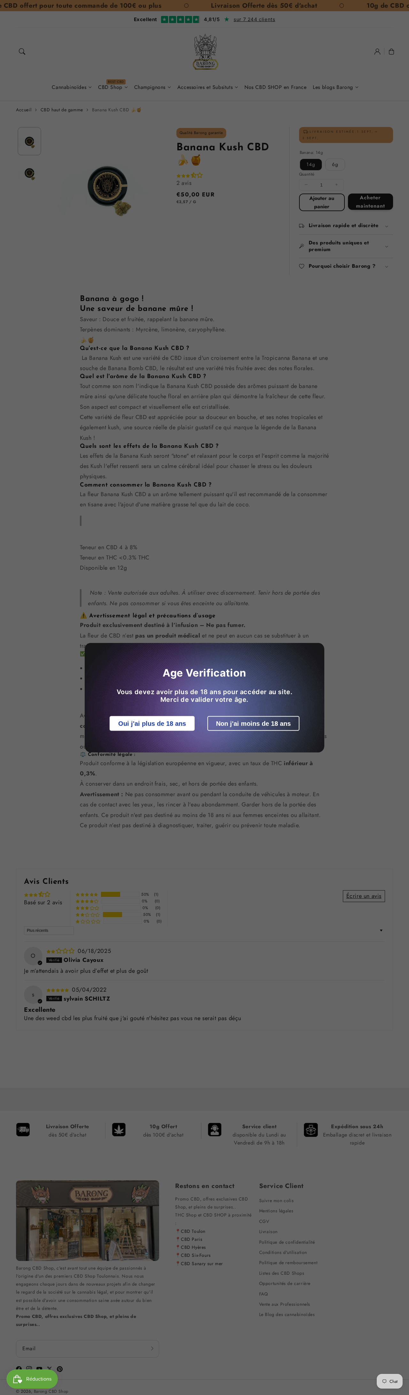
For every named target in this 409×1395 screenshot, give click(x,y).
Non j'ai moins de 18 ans (253, 723)
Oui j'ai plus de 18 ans (152, 723)
